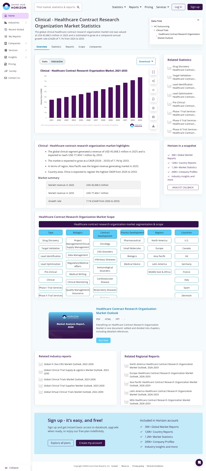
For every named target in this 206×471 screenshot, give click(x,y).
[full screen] (153, 71)
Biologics (78, 232)
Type (50, 232)
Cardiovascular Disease (105, 280)
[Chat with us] (199, 462)
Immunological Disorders (105, 269)
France (186, 271)
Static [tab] (45, 61)
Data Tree (156, 20)
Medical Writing (77, 274)
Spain (187, 287)
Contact (114, 466)
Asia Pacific (159, 256)
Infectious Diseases (105, 259)
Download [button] (145, 61)
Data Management (78, 255)
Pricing (149, 7)
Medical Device (132, 264)
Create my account (90, 443)
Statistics (117, 7)
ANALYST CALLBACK (183, 187)
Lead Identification (51, 256)
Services (161, 7)
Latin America (159, 264)
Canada (187, 248)
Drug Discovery (50, 240)
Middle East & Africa (159, 271)
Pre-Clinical (51, 271)
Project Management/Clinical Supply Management (77, 244)
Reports (134, 7)
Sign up (195, 7)
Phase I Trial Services (50, 287)
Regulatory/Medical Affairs (77, 264)
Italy (186, 279)
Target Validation (51, 248)
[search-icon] (78, 7)
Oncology (105, 243)
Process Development (132, 232)
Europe (159, 248)
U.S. (187, 240)
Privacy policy (138, 466)
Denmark (187, 295)
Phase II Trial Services (50, 295)
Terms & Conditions (155, 466)
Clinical (51, 279)
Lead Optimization (51, 264)
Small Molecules (132, 248)
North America (159, 240)
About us (125, 466)
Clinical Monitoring (78, 282)
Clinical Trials (162, 30)
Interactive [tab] (57, 61)
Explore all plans (61, 443)
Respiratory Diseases (105, 289)
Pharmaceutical (132, 240)
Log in (178, 7)
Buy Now (103, 340)
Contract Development (105, 234)
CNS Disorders (105, 251)
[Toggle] (152, 26)
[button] (161, 26)
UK (186, 256)
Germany (187, 264)
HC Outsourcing (161, 26)
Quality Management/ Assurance (78, 291)
